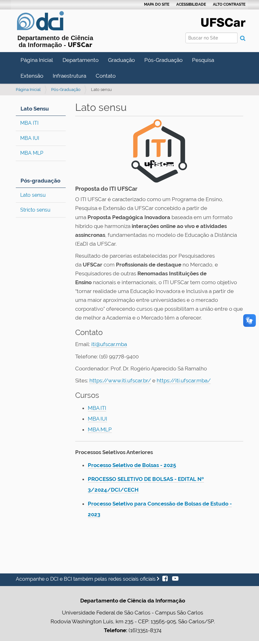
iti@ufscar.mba (109, 344)
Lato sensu (33, 195)
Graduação (121, 60)
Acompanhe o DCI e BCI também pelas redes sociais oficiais (86, 579)
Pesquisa (203, 60)
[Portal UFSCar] (223, 22)
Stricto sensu (35, 210)
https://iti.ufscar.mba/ (184, 380)
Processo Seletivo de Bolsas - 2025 (132, 465)
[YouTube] (173, 579)
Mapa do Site (156, 4)
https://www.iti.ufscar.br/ (120, 380)
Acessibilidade (191, 4)
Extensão (32, 76)
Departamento (81, 60)
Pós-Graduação (163, 60)
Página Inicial (37, 60)
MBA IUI (29, 138)
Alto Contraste (229, 4)
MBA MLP (31, 153)
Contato (106, 76)
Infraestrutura (69, 76)
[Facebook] (165, 579)
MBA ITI (29, 123)
